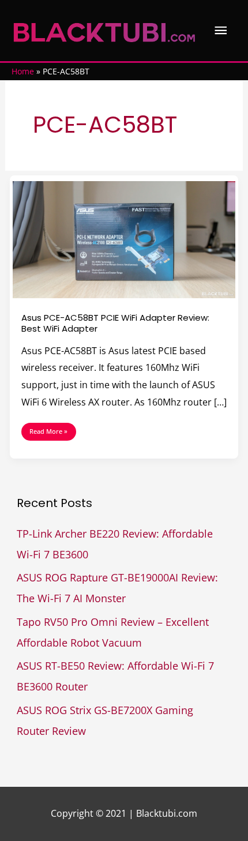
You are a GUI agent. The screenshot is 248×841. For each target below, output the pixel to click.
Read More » (48, 429)
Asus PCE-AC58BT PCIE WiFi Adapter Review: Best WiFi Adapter (115, 323)
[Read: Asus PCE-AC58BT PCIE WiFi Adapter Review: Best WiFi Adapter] (124, 238)
